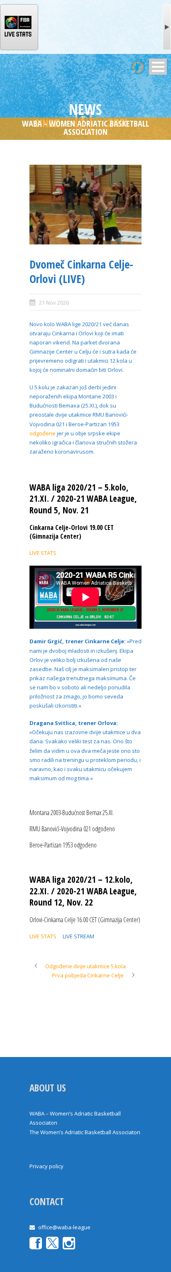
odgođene (42, 433)
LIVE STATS (42, 553)
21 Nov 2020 (54, 302)
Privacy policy (46, 1166)
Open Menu (158, 67)
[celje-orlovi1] (85, 205)
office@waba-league (64, 1227)
